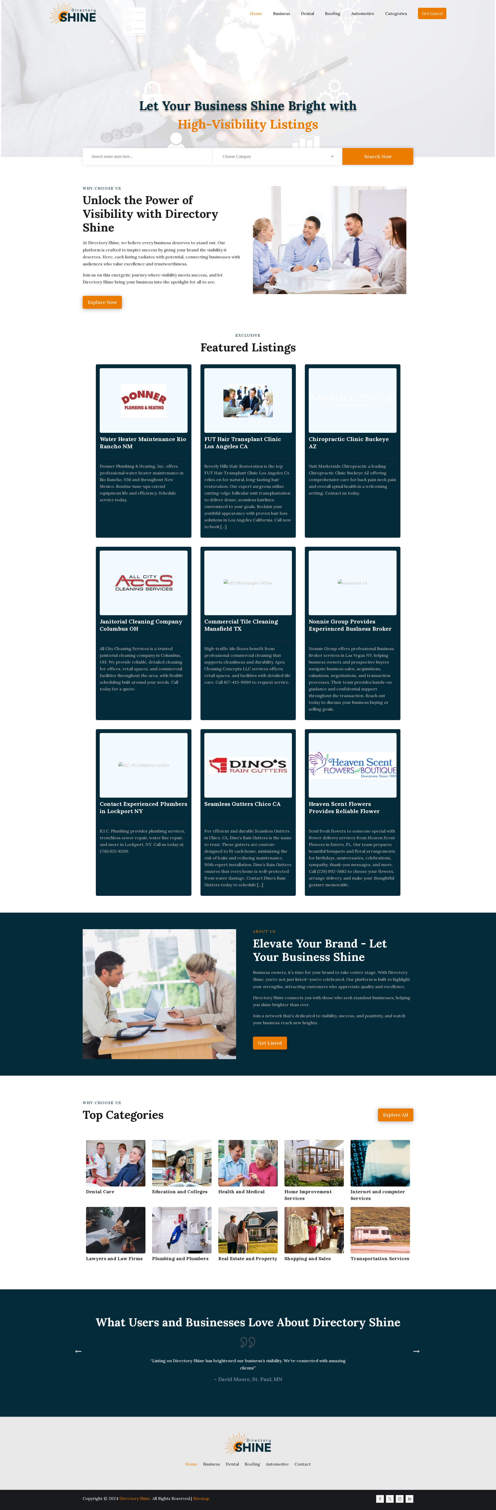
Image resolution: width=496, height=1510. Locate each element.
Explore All (395, 1115)
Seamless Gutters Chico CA (242, 803)
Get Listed (432, 13)
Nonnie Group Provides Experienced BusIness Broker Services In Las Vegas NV (350, 629)
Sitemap (201, 1498)
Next (417, 1372)
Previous (78, 1372)
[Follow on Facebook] (380, 1499)
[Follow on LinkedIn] (409, 1499)
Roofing (332, 13)
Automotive (362, 13)
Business (281, 13)
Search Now (378, 156)
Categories (396, 13)
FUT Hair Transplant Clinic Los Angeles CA (242, 442)
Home (256, 13)
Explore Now (102, 302)
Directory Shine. (135, 1498)
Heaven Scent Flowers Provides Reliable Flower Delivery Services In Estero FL (351, 811)
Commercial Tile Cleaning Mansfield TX (241, 625)
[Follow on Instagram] (400, 1499)
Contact (303, 1464)
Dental (307, 13)
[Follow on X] (390, 1499)
